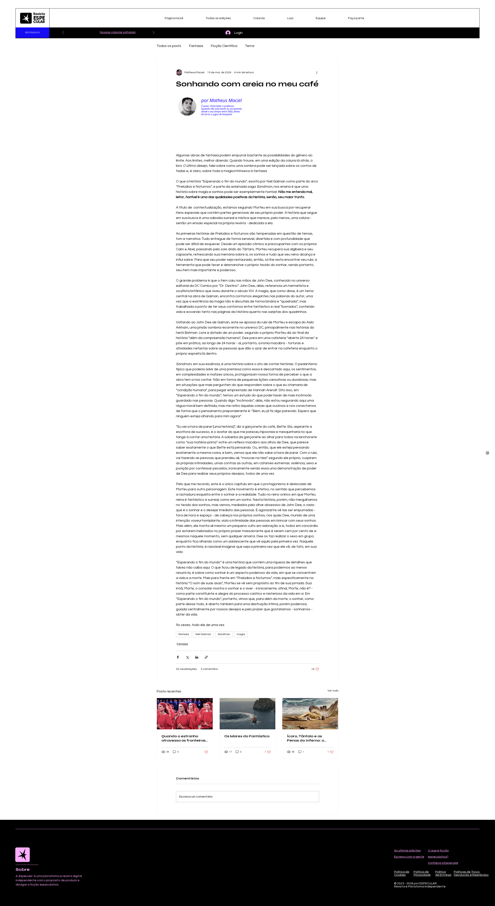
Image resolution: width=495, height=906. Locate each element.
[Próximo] (153, 33)
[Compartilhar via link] (206, 657)
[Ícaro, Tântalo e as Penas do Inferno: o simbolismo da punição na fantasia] (310, 713)
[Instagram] (487, 453)
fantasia (183, 634)
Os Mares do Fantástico (247, 736)
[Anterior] (63, 33)
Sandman (224, 634)
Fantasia (196, 46)
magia (241, 634)
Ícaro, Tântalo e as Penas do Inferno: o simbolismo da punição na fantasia (309, 738)
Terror (250, 46)
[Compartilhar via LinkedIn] (197, 657)
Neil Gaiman (203, 634)
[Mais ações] (316, 72)
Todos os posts (169, 46)
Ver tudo (333, 690)
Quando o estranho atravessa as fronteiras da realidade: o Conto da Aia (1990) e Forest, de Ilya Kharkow (183, 738)
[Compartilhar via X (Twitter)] (187, 657)
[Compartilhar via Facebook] (178, 657)
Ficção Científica (224, 46)
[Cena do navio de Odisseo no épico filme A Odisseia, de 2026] (248, 713)
